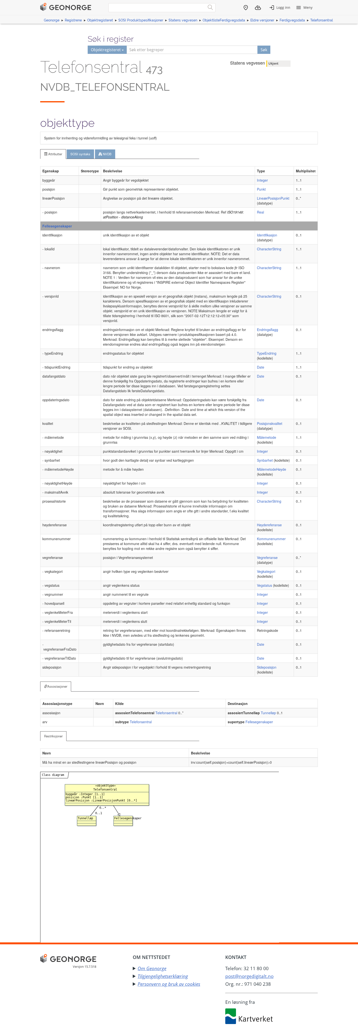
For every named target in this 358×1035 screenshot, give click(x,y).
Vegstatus (264, 585)
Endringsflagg (267, 329)
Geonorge (51, 20)
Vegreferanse (267, 557)
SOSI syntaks (80, 154)
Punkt (261, 189)
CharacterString (269, 248)
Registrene (73, 20)
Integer (262, 180)
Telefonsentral (321, 20)
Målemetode (266, 437)
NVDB (107, 154)
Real (260, 212)
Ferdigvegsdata (292, 20)
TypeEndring (266, 353)
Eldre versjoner (262, 20)
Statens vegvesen (183, 20)
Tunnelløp (268, 712)
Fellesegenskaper (57, 226)
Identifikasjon (267, 235)
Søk (264, 49)
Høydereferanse (269, 524)
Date (260, 367)
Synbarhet (265, 460)
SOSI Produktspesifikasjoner (140, 20)
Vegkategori (266, 571)
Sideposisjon (266, 667)
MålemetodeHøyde (271, 469)
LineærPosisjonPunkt (273, 198)
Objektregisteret (100, 20)
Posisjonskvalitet (269, 423)
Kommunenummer (271, 538)
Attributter (54, 154)
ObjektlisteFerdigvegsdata (224, 20)
